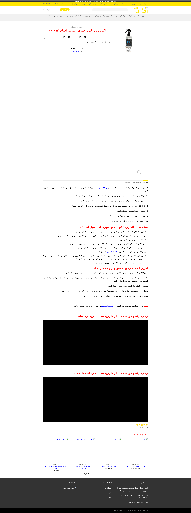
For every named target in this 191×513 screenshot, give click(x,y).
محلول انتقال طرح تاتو (106, 42)
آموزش (145, 19)
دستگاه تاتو (137, 16)
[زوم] (139, 172)
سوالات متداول (93, 4)
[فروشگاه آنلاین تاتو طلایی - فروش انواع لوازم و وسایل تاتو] (139, 10)
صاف (44, 38)
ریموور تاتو (98, 16)
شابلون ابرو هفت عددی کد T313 (135, 466)
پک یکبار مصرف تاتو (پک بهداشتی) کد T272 (56, 467)
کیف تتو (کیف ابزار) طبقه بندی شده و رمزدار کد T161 (83, 467)
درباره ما (84, 4)
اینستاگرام (108, 488)
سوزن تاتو (60, 16)
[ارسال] (94, 10)
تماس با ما (77, 4)
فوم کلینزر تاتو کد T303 (109, 466)
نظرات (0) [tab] (128, 182)
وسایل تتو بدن (101, 188)
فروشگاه (145, 4)
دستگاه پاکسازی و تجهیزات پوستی (74, 16)
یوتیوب (110, 497)
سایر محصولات (52, 16)
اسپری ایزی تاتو (107, 306)
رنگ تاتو (122, 16)
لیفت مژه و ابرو (89, 16)
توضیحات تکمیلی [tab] (136, 182)
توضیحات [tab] (145, 182)
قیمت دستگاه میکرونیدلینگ (110, 16)
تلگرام (110, 493)
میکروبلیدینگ (129, 16)
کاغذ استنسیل (112, 252)
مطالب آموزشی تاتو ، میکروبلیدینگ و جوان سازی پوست (125, 4)
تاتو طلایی (145, 16)
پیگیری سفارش (103, 4)
